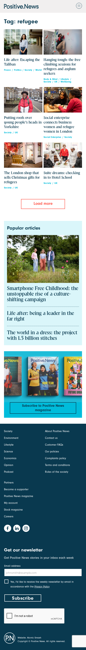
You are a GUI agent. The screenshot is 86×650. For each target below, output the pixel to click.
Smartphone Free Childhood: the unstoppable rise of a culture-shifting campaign (42, 294)
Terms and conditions (57, 465)
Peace (7, 70)
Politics (17, 70)
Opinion (8, 465)
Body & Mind (50, 79)
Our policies (52, 451)
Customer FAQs (54, 444)
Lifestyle (65, 79)
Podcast (8, 472)
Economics (10, 458)
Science (8, 451)
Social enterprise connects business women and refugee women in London (59, 124)
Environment (11, 438)
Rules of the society (56, 472)
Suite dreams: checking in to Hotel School (62, 175)
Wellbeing (66, 81)
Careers (8, 516)
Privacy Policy (42, 586)
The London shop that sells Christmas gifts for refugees (22, 177)
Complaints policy (55, 458)
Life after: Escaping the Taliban (22, 62)
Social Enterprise (52, 137)
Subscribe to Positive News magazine (43, 408)
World (38, 70)
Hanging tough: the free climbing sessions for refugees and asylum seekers (62, 66)
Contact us (51, 438)
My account (11, 503)
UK (55, 81)
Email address (12, 565)
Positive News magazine (18, 496)
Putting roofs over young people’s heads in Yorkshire (23, 122)
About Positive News (57, 431)
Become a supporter (16, 489)
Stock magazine (13, 509)
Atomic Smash (34, 637)
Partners (9, 482)
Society (28, 70)
